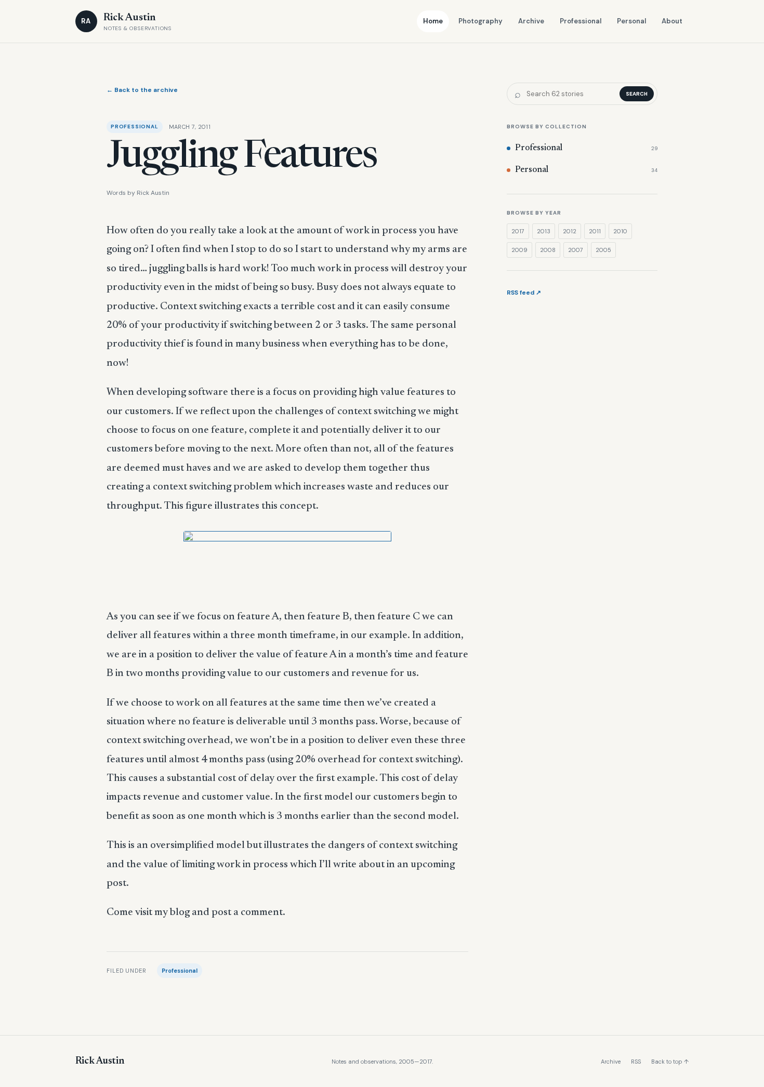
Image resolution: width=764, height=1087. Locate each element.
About (672, 21)
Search (637, 93)
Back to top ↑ (670, 1061)
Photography (480, 21)
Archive (531, 21)
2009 (519, 250)
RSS (636, 1061)
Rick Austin (99, 1061)
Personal (631, 21)
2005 (603, 250)
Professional (580, 21)
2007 (575, 250)
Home (433, 21)
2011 (595, 231)
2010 (620, 231)
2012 (569, 231)
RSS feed (524, 292)
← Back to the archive (142, 90)
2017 (517, 231)
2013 (543, 231)
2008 (548, 250)
